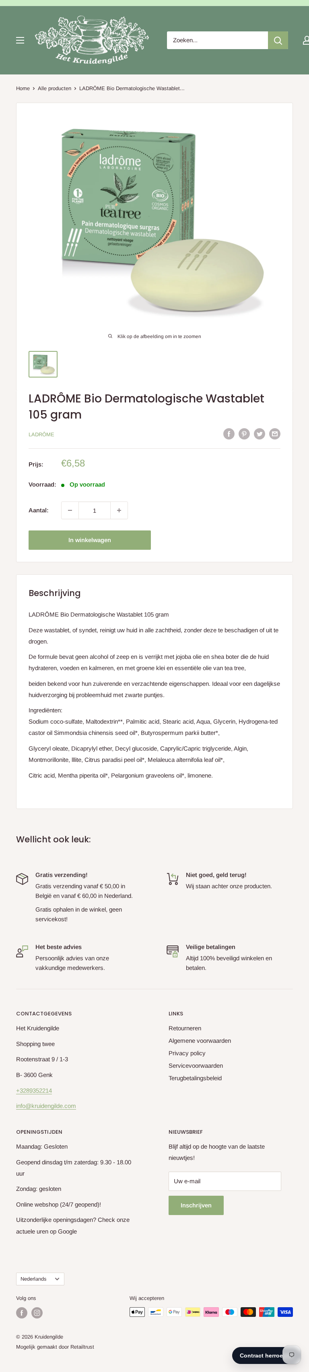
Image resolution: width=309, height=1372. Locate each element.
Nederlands (33, 1279)
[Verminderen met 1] (70, 510)
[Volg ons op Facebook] (21, 1312)
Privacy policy (187, 1053)
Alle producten (54, 88)
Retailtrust (82, 1347)
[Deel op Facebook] (229, 433)
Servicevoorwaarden (196, 1065)
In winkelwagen (89, 539)
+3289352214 (34, 1090)
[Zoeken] (278, 40)
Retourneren (185, 1028)
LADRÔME (41, 434)
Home (23, 88)
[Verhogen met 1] (119, 510)
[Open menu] (20, 40)
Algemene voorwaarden (200, 1040)
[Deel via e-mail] (274, 433)
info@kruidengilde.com (46, 1105)
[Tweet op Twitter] (259, 433)
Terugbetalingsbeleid (195, 1078)
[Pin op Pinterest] (244, 433)
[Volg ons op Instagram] (37, 1312)
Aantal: (39, 510)
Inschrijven (196, 1205)
